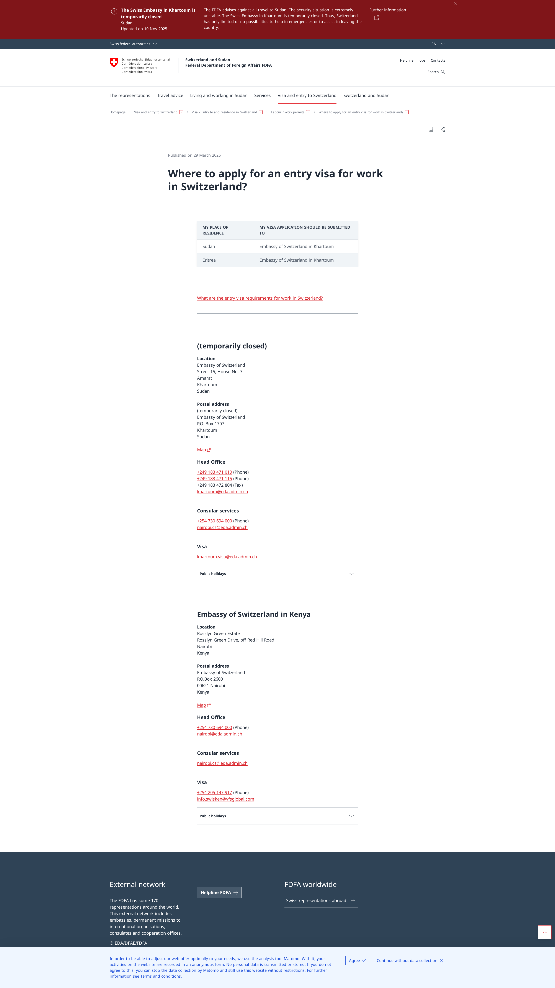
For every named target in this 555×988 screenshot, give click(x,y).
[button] (130, 95)
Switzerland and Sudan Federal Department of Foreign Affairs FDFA (228, 62)
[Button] (375, 17)
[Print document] (431, 129)
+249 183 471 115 (214, 478)
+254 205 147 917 (214, 792)
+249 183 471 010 (214, 472)
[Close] (455, 3)
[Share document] (442, 129)
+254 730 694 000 (214, 521)
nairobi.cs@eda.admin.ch (222, 527)
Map (201, 450)
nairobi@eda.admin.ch (219, 734)
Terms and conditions (160, 976)
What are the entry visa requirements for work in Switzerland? (260, 298)
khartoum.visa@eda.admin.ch (227, 557)
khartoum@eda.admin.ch (222, 491)
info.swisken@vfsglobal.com (225, 799)
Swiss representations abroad (316, 900)
